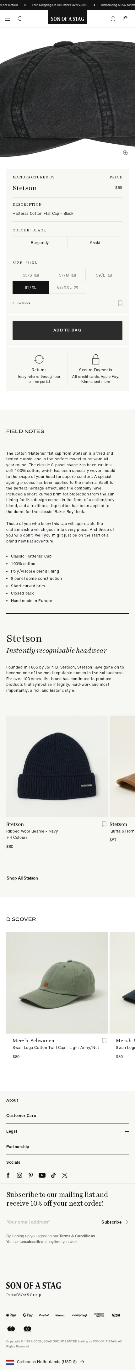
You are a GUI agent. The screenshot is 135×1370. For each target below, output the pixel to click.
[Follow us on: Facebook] (8, 1175)
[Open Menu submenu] (8, 19)
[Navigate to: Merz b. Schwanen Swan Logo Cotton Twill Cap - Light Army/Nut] (57, 983)
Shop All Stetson (22, 878)
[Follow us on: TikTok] (53, 1175)
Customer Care (21, 1115)
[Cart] (125, 19)
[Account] (113, 19)
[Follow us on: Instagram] (19, 1175)
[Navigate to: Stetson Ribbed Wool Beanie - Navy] (57, 766)
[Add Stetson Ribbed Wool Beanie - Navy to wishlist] (104, 824)
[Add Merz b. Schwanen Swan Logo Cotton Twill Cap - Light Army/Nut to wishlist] (104, 1041)
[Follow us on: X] (64, 1175)
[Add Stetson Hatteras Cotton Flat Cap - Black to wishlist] (120, 303)
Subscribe (111, 1222)
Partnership (17, 1146)
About (12, 1100)
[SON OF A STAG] (67, 19)
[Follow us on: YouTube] (42, 1175)
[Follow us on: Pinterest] (30, 1175)
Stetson (25, 188)
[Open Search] (20, 19)
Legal (11, 1131)
